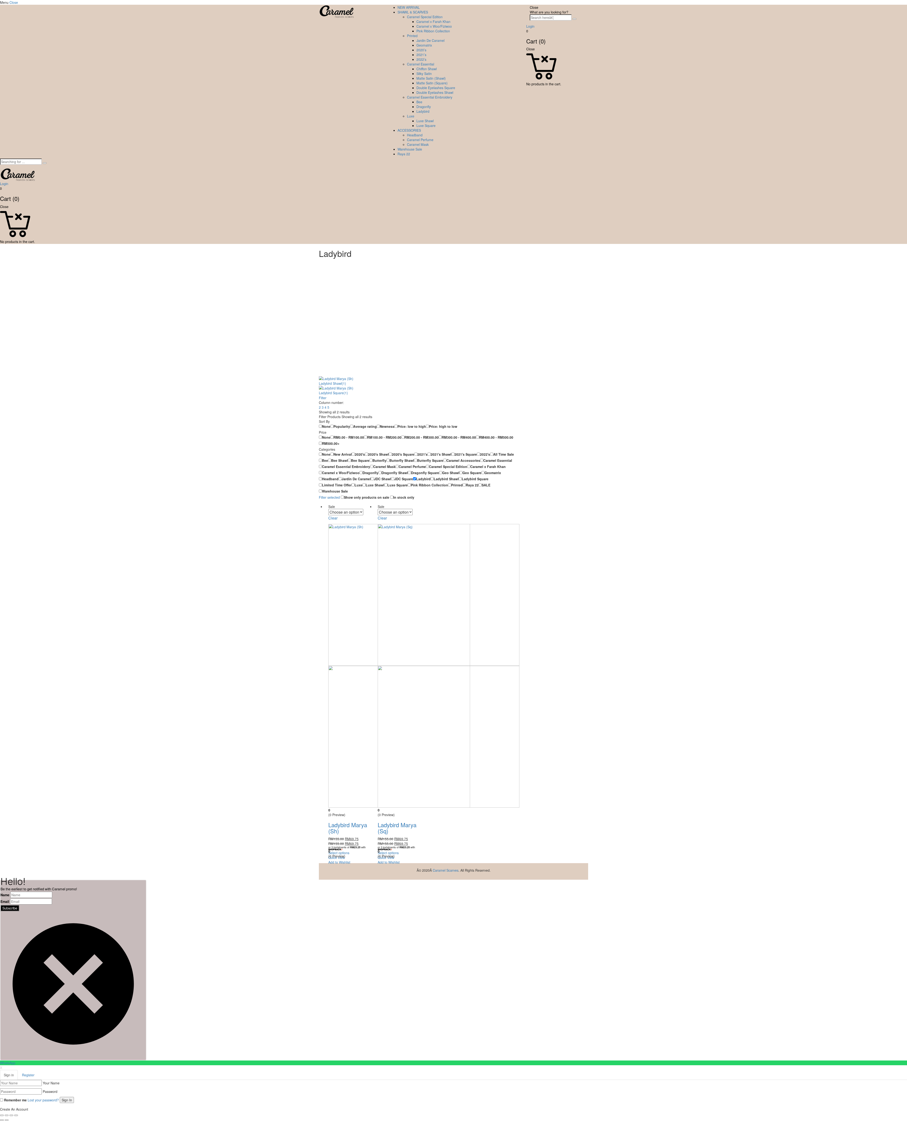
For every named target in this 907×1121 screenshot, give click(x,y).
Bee (419, 102)
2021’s (421, 54)
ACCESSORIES (409, 130)
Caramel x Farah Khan (433, 21)
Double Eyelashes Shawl (434, 92)
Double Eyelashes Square (435, 87)
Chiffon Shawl (426, 68)
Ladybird (422, 111)
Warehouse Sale (410, 149)
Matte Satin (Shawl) (431, 78)
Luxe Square (426, 125)
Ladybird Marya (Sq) (397, 828)
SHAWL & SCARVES (413, 12)
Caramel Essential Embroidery (429, 97)
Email (4, 901)
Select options (338, 852)
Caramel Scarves (445, 870)
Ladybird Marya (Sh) (347, 828)
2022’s (421, 59)
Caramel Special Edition (425, 16)
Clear (333, 518)
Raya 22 (404, 153)
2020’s (421, 50)
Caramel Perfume (420, 139)
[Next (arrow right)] (7, 1120)
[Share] (7, 1115)
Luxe (410, 116)
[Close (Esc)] (2, 1115)
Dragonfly (423, 106)
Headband (415, 135)
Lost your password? (43, 1100)
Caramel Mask (418, 144)
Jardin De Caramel (430, 40)
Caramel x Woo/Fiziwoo (434, 26)
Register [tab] (28, 1075)
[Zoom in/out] (16, 1115)
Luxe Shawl (425, 120)
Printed (412, 35)
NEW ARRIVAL (409, 7)
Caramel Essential (420, 64)
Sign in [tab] (9, 1075)
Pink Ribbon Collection (433, 31)
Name (4, 894)
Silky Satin (424, 73)
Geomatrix (424, 45)
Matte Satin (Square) (432, 83)
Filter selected (330, 497)
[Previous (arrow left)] (2, 1120)
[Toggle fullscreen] (11, 1115)
